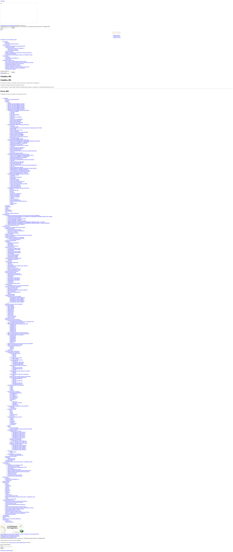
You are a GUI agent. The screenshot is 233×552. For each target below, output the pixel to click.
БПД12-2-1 (12, 415)
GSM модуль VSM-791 (15, 180)
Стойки (11, 202)
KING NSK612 (13, 451)
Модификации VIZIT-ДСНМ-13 (19, 447)
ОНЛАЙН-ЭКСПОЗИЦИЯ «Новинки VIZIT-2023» (18, 154)
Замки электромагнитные (15, 200)
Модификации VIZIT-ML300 (14, 278)
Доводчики (10, 450)
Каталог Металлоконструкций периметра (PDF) (15, 46)
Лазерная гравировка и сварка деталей (13, 65)
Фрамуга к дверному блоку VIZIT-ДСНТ (18, 443)
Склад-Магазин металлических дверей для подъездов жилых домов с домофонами (22, 215)
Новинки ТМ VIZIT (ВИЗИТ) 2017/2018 (16, 108)
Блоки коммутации (12, 409)
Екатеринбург (8, 209)
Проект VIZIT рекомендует (15, 193)
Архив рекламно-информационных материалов (15, 504)
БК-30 (11, 412)
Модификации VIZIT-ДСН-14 (19, 435)
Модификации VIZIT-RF (13, 259)
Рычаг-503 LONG (11, 317)
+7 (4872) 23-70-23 (116, 37)
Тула (6, 212)
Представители (6, 482)
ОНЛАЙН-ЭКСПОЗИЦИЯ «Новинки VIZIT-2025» (18, 188)
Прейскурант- (6, 462)
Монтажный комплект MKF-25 (16, 148)
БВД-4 (14, 375)
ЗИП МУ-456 (13, 340)
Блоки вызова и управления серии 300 (18, 377)
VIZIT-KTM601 (11, 250)
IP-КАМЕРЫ (13, 178)
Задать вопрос (8, 520)
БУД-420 (12, 420)
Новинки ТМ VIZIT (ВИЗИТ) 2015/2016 (16, 105)
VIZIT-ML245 (10, 276)
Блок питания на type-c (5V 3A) (14, 269)
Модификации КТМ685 (13, 257)
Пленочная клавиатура (17, 402)
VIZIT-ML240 (10, 275)
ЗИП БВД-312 (13, 325)
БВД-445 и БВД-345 (14, 190)
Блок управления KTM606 (13, 254)
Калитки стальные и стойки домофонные (14, 304)
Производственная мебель (10, 53)
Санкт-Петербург (8, 211)
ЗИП (11, 400)
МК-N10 (12, 346)
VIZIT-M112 (12, 399)
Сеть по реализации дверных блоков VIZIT (17, 218)
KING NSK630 (11, 306)
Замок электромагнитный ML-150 (17, 181)
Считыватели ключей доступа (14, 248)
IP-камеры (12, 192)
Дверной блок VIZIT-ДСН (15, 431)
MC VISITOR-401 (14, 393)
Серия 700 (12, 115)
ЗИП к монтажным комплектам (14, 345)
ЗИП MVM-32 (13, 336)
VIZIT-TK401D (13, 408)
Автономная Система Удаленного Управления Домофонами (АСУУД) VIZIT (26, 127)
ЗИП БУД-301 (13, 331)
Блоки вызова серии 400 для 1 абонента (18, 365)
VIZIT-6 (11, 419)
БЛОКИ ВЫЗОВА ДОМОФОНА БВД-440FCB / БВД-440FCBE (23, 168)
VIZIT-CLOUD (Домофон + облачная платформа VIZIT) (21, 155)
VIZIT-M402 (12, 394)
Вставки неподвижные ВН (15, 438)
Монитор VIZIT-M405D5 (15, 121)
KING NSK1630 (11, 307)
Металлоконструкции (14, 137)
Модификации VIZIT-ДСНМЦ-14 (17, 300)
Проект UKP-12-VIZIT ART (16, 182)
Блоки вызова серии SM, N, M (16, 359)
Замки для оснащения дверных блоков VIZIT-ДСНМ (21, 428)
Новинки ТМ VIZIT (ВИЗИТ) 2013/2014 (16, 103)
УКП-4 (11, 386)
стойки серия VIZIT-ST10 (15, 185)
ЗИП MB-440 (13, 338)
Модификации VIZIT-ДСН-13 (19, 434)
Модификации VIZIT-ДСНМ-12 (19, 446)
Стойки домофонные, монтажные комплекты (14, 237)
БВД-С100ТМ (15, 358)
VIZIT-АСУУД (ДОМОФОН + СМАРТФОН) (19, 142)
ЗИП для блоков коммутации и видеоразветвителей (18, 333)
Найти (13, 27)
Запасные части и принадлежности (12, 319)
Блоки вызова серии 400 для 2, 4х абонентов (19, 374)
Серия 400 (12, 113)
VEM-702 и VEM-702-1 (15, 196)
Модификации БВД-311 (17, 378)
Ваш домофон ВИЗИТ (14, 114)
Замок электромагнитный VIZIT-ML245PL (19, 132)
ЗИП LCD (15, 401)
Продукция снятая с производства (12, 351)
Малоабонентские (11, 458)
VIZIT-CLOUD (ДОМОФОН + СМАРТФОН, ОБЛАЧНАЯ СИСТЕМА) (25, 140)
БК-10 (11, 411)
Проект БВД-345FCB (14, 179)
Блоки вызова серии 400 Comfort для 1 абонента (20, 370)
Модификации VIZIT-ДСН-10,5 (19, 432)
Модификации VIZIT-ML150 (14, 273)
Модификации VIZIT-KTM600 (14, 249)
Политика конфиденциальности (12, 43)
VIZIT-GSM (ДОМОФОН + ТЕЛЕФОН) (18, 143)
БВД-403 (14, 369)
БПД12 (9, 425)
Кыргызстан (7, 490)
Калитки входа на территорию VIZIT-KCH (19, 136)
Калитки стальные (9, 51)
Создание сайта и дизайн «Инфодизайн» (17, 542)
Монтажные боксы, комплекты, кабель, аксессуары (18, 471)
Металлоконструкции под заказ (11, 225)
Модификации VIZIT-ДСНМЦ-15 (17, 301)
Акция (9, 102)
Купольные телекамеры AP (13, 242)
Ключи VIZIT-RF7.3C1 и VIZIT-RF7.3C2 (18, 201)
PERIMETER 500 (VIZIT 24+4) (16, 144)
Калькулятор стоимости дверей (14, 229)
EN (1, 30)
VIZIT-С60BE (10, 244)
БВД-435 (12, 191)
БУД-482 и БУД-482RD (15, 195)
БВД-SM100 (15, 361)
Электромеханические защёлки (14, 469)
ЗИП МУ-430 (13, 341)
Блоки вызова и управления (13, 352)
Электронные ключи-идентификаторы (13, 258)
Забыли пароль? (9, 550)
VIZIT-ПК (12, 406)
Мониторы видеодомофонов (14, 391)
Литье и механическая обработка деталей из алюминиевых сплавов (19, 62)
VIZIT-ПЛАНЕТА (14, 414)
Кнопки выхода (8, 284)
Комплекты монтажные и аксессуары (13, 286)
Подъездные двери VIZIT (15, 123)
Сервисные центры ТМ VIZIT (11, 495)
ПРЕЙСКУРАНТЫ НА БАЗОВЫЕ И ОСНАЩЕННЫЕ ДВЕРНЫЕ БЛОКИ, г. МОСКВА (26, 221)
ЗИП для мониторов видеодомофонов (15, 334)
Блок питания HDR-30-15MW (14, 270)
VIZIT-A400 (12, 421)
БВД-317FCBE (13, 128)
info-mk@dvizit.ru (116, 35)
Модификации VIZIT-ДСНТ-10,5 (19, 440)
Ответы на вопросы (9, 521)
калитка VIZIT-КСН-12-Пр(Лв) (16, 153)
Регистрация (3, 550)
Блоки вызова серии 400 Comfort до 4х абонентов (20, 376)
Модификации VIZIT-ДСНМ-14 (19, 448)
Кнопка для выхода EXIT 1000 (16, 133)
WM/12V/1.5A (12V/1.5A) (13, 267)
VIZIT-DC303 (10, 313)
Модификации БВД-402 (18, 368)
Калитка (12, 204)
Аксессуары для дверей (12, 49)
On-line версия (8, 59)
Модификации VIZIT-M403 (16, 392)
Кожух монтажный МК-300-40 (14, 292)
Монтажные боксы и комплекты (14, 454)
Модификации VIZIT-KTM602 (14, 252)
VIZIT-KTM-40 (13, 423)
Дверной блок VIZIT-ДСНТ (16, 439)
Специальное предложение (11, 456)
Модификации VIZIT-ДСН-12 (19, 433)
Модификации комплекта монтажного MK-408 (17, 289)
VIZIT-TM (10, 260)
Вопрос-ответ (6, 519)
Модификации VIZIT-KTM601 (14, 251)
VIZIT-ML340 (10, 281)
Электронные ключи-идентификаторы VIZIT (17, 467)
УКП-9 (11, 388)
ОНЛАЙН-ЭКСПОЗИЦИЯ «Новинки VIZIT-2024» (18, 173)
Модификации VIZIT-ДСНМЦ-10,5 (17, 297)
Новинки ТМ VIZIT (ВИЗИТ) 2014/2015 (16, 104)
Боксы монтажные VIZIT (13, 287)
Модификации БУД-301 (17, 382)
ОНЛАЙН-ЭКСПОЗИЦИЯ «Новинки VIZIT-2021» (18, 124)
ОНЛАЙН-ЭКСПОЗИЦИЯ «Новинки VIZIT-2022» (18, 139)
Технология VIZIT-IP (14, 174)
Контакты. (7, 205)
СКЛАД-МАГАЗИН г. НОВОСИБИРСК (16, 224)
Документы (7, 56)
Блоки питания (8, 261)
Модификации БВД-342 (18, 384)
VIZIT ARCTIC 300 (14, 198)
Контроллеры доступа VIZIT (14, 466)
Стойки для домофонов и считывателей (16, 238)
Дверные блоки (13, 203)
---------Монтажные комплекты (14, 239)
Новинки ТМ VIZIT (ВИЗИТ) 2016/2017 (16, 107)
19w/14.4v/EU (10, 264)
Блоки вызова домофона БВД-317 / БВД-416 (19, 145)
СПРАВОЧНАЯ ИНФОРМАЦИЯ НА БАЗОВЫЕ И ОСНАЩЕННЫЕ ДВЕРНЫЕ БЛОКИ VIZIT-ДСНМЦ (30, 216)
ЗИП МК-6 (15, 403)
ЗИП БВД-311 (13, 324)
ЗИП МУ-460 (15, 404)
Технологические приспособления (15, 320)
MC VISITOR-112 (14, 398)
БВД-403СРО (10, 243)
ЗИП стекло (10, 350)
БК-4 (11, 410)
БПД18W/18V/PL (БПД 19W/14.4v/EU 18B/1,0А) (18, 265)
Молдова (7, 491)
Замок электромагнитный (15, 149)
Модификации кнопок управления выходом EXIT (18, 285)
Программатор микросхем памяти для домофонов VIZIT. (22, 321)
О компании (5, 41)
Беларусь (7, 488)
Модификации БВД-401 (18, 367)
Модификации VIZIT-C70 (13, 246)
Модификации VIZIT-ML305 (14, 280)
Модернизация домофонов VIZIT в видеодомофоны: (16, 501)
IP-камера (12, 117)
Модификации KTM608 (13, 255)
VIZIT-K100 (12, 424)
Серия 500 (12, 112)
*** (8, 302)
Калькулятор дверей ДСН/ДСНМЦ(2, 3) (16, 48)
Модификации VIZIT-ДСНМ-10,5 (20, 445)
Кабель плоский (11, 294)
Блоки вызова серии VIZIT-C (16, 357)
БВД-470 (12, 189)
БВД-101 (14, 354)
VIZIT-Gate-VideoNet (14, 111)
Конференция (6, 515)
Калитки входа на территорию (16, 119)
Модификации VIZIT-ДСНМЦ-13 (17, 299)
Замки (9, 426)
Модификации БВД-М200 (18, 364)
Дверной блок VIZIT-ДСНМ (16, 444)
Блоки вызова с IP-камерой (15, 116)
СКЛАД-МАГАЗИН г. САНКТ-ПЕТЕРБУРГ (17, 220)
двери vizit (12, 151)
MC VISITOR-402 (14, 396)
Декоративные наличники (13, 50)
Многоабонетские (11, 459)
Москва (6, 208)
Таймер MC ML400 (14, 427)
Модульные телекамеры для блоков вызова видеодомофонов (20, 343)
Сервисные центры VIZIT (10, 498)
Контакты (7, 42)
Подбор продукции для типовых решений (14, 502)
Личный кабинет (6, 516)
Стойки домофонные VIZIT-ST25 (17, 161)
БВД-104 (14, 355)
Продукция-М (6, 214)
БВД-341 (14, 381)
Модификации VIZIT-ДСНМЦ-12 (17, 298)
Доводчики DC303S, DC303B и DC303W (18, 183)
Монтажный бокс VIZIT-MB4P (16, 122)
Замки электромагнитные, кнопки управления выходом (19, 470)
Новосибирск (8, 206)
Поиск (4, 517)
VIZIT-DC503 (10, 311)
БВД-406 (14, 371)
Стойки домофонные (14, 131)
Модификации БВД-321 (18, 380)
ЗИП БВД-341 (13, 329)
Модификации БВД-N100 (18, 363)
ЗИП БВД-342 (13, 330)
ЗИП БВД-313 (13, 327)
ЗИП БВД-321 (13, 328)
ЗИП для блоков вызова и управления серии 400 (18, 332)
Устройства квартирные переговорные (16, 385)
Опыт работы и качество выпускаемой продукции (15, 61)
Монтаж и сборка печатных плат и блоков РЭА (15, 67)
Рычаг (11, 452)
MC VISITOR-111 (13, 397)
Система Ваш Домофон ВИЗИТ (16, 138)
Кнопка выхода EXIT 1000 (15, 120)
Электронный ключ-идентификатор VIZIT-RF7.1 (20, 170)
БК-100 (11, 413)
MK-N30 (12, 347)
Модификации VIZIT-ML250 (14, 277)
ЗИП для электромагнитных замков (15, 344)
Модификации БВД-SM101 (18, 362)
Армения (7, 486)
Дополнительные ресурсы (10, 503)
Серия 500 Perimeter (14, 126)
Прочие (9, 293)
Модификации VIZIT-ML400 (14, 283)
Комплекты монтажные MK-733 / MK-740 (19, 172)
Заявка (6, 505)
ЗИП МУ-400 (13, 335)
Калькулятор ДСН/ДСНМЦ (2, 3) (12, 58)
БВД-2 (14, 366)
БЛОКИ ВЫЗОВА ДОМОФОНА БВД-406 (19, 169)
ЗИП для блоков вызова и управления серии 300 (18, 323)
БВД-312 (14, 379)
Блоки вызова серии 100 (15, 353)
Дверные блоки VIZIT (10, 47)
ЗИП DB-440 (13, 339)
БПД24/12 (10, 263)
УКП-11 (11, 389)
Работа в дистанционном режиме (12, 99)
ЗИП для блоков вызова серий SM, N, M (16, 322)
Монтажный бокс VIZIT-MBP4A (17, 134)
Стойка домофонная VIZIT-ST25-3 (17, 147)
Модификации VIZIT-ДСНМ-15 (19, 449)
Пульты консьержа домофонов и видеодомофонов (18, 405)
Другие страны (8, 494)
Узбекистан (7, 492)
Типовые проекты (9, 460)
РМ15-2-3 (12, 342)
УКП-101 (12, 390)
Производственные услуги (8, 60)
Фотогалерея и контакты (10, 69)
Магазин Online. (6, 481)
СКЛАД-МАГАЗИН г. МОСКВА (14, 219)
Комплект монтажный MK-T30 (16, 455)
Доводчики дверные (9, 305)
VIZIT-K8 (12, 422)
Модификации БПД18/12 (13, 262)
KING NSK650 (11, 308)
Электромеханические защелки (11, 271)
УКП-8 (11, 387)
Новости (7, 101)
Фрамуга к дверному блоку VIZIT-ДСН (18, 442)
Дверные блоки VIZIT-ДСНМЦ (16, 135)
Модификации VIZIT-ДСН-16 (19, 437)
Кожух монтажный (12, 290)
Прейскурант (5, 55)
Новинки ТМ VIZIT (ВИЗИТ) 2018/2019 (16, 109)
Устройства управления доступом (15, 416)
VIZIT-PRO (12, 175)
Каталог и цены (6, 44)
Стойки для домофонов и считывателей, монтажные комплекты (18, 52)
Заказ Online (7, 463)
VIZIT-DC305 (10, 315)
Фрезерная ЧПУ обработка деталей (12, 64)
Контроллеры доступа (9, 247)
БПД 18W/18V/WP (11, 266)
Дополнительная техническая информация (12, 518)
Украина (7, 493)
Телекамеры (7, 241)
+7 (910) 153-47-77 (116, 36)
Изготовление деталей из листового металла (14, 63)
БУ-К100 (12, 417)
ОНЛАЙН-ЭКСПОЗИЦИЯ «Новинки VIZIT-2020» (18, 110)
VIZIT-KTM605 (11, 253)
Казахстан (7, 489)
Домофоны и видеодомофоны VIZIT (15, 465)
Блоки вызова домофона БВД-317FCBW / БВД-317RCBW (22, 159)
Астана (6, 207)
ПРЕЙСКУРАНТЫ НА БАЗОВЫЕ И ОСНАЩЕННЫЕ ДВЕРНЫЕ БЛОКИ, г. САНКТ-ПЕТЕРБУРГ (29, 223)
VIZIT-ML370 (10, 282)
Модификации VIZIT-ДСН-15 (19, 436)
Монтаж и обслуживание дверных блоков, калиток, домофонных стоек (20, 496)
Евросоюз (7, 484)
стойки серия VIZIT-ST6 (15, 184)
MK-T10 (12, 348)
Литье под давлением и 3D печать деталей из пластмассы (17, 66)
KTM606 (12, 197)
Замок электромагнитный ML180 (15, 274)
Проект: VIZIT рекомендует (16, 177)
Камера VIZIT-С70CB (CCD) (16, 130)
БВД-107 (14, 356)
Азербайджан (8, 485)
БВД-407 (14, 373)
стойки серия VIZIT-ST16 (15, 186)
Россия (6, 483)
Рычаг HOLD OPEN (12, 316)
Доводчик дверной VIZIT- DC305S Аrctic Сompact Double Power (23, 150)
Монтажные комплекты (10, 236)
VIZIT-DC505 (10, 312)
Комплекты (7, 457)
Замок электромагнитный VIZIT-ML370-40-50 (19, 171)
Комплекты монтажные (13, 288)
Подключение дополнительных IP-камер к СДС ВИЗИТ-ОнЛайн (18, 54)
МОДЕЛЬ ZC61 (11, 310)
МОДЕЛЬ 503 (10, 309)
